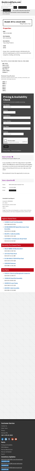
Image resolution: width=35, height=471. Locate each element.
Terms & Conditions (16, 150)
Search (3, 454)
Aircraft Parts (22, 7)
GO (15, 7)
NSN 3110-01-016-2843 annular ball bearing (11, 463)
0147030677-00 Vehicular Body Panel (15, 239)
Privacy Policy (6, 150)
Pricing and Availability (6, 445)
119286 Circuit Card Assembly (13, 222)
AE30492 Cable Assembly (11, 288)
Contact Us (4, 426)
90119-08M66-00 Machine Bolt (13, 249)
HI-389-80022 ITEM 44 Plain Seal (14, 258)
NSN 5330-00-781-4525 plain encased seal (11, 467)
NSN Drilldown (5, 447)
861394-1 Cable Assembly (12, 234)
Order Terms (4, 428)
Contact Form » (12, 190)
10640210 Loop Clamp (11, 283)
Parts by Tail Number (6, 452)
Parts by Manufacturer (7, 449)
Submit (6, 146)
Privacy (3, 430)
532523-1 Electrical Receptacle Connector (17, 273)
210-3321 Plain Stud (10, 254)
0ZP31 (4, 47)
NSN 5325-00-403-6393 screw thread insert (12, 459)
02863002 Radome (10, 263)
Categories (6, 10)
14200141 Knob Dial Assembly (13, 278)
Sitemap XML (4, 433)
